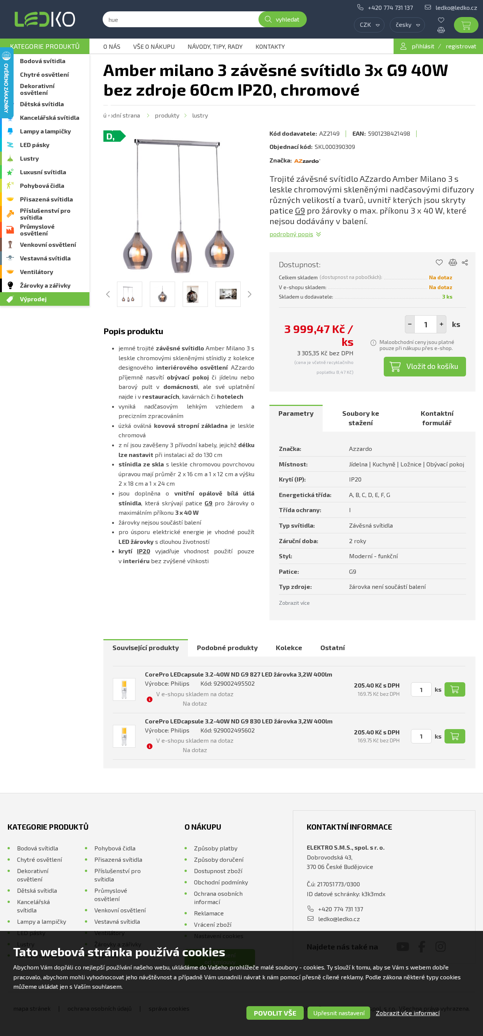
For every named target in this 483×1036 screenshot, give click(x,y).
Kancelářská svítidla (49, 117)
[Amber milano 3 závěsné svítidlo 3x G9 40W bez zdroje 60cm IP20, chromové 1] (178, 206)
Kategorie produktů (45, 46)
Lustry (29, 158)
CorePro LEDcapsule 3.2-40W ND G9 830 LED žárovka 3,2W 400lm (238, 721)
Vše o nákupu (154, 46)
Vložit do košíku (432, 365)
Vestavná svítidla (45, 258)
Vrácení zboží (212, 924)
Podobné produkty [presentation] (227, 647)
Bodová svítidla (42, 60)
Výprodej (33, 298)
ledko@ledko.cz (456, 7)
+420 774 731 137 (390, 7)
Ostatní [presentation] (332, 647)
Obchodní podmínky (221, 882)
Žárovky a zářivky (45, 285)
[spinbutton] (425, 324)
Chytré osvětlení (44, 74)
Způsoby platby (215, 848)
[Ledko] (44, 19)
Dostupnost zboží (218, 870)
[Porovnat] (446, 30)
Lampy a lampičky (45, 131)
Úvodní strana (121, 115)
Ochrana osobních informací (218, 897)
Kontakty (270, 46)
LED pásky (34, 144)
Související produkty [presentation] (145, 647)
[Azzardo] (307, 160)
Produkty (167, 115)
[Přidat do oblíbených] (439, 263)
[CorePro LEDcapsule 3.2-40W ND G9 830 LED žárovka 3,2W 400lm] (124, 736)
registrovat (461, 46)
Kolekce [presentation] (289, 647)
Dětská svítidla (42, 103)
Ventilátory (36, 271)
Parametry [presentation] (296, 413)
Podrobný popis (291, 233)
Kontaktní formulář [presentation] (437, 418)
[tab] (296, 418)
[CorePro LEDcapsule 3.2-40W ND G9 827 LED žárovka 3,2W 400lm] (124, 689)
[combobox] (369, 25)
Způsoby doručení (218, 859)
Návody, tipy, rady (215, 46)
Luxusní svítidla (43, 171)
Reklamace (209, 913)
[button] (441, 324)
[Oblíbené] (446, 20)
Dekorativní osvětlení (37, 89)
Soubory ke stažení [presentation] (360, 418)
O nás (111, 46)
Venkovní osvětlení (48, 244)
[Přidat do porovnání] (453, 263)
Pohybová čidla (42, 185)
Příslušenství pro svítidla (45, 214)
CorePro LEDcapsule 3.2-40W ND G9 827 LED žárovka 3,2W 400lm (238, 674)
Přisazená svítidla (46, 199)
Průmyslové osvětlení (37, 230)
